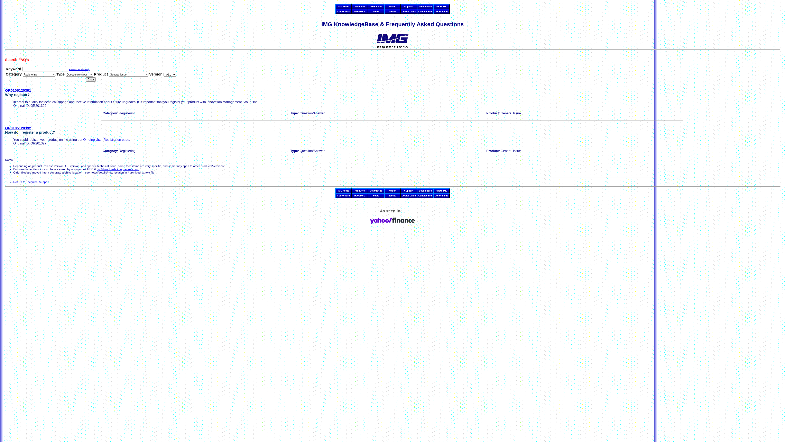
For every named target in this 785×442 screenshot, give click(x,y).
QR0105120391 (18, 90)
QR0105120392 (18, 128)
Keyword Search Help (79, 69)
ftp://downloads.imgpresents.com (118, 169)
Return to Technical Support (31, 182)
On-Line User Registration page (106, 139)
